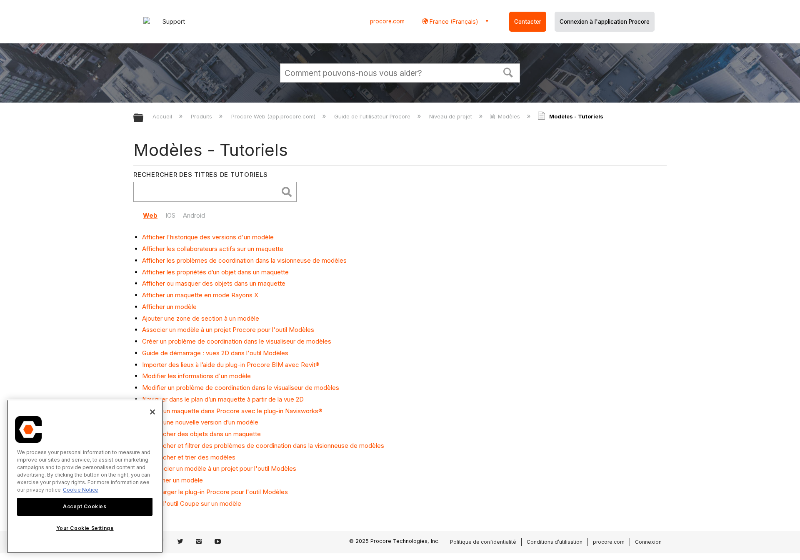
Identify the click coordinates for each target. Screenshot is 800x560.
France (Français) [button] (453, 21)
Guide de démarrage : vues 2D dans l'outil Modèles (215, 353)
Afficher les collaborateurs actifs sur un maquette (212, 249)
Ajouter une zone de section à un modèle (200, 318)
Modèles (509, 116)
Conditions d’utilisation (554, 542)
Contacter (527, 21)
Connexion (648, 542)
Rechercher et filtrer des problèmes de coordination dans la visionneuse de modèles (263, 446)
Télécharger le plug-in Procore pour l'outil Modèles (215, 492)
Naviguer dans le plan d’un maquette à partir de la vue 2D (223, 399)
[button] (508, 71)
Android (194, 215)
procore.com (387, 21)
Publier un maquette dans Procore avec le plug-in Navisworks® (232, 411)
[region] (85, 476)
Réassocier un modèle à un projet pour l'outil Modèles (219, 468)
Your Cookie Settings (85, 528)
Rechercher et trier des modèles (188, 457)
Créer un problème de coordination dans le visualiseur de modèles (236, 341)
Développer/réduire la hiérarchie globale (143, 118)
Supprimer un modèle (172, 480)
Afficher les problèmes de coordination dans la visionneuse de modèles (244, 260)
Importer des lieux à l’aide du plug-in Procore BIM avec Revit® (231, 365)
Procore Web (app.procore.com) (274, 116)
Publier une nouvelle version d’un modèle (200, 422)
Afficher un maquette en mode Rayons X (200, 295)
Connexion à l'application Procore (605, 21)
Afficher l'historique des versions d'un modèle (208, 237)
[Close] (152, 412)
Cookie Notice (80, 490)
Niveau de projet (451, 116)
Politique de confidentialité (483, 542)
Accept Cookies (84, 506)
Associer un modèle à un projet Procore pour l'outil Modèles (228, 330)
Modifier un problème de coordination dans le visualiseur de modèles (240, 388)
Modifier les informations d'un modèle (196, 376)
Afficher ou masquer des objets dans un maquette (213, 283)
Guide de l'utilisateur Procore (373, 116)
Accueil (163, 116)
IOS (170, 215)
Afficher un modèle (169, 307)
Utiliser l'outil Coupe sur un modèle (191, 503)
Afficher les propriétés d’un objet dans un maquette (215, 272)
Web (150, 215)
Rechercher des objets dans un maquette (201, 434)
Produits (202, 116)
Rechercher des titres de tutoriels (200, 174)
